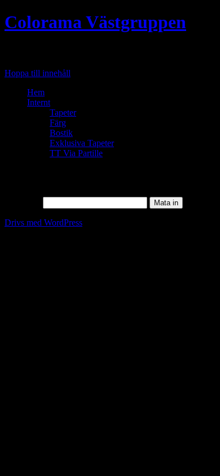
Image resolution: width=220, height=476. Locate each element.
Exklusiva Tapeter (82, 143)
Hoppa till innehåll (38, 73)
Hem (36, 92)
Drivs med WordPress (43, 222)
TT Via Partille (76, 153)
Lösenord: (24, 202)
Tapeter (63, 112)
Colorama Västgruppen (95, 22)
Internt (38, 102)
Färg (58, 122)
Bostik (61, 133)
